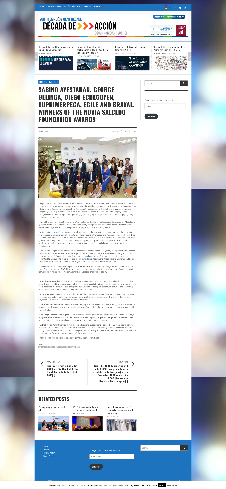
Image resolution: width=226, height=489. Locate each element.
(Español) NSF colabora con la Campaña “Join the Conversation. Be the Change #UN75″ (170, 49)
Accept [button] (162, 485)
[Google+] (175, 7)
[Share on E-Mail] (135, 131)
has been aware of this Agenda (98, 256)
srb (73, 413)
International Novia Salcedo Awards (57, 232)
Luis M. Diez (42, 413)
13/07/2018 (49, 131)
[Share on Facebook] (121, 131)
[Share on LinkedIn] (130, 131)
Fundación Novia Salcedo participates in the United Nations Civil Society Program (55, 49)
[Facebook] (170, 7)
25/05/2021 (57, 56)
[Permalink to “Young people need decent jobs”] (53, 423)
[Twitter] (179, 7)
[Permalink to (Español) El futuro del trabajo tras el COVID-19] (94, 63)
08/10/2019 (114, 416)
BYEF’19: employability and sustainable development (85, 408)
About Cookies (49, 456)
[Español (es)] (166, 8)
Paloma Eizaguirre (46, 56)
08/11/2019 (80, 413)
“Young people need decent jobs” (51, 408)
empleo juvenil (55, 347)
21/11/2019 (52, 413)
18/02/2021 (134, 53)
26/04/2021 (96, 53)
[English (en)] (166, 5)
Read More (172, 485)
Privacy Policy (49, 453)
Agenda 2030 (43, 347)
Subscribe (151, 116)
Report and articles (49, 81)
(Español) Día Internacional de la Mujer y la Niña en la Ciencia (131, 48)
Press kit (46, 449)
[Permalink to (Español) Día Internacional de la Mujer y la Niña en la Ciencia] (132, 63)
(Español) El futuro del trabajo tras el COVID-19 (92, 48)
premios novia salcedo (70, 347)
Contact (46, 446)
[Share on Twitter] (126, 131)
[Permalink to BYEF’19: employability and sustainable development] (87, 423)
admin (40, 131)
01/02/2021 (172, 56)
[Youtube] (185, 7)
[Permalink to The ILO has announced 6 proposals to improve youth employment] (121, 425)
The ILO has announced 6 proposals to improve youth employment (119, 409)
